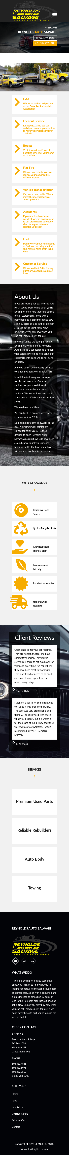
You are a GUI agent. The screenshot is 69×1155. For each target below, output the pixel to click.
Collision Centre (20, 1113)
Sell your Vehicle (44, 43)
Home (15, 1094)
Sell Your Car (18, 1120)
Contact (16, 1126)
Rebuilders (17, 1107)
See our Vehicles (45, 38)
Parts (14, 1100)
